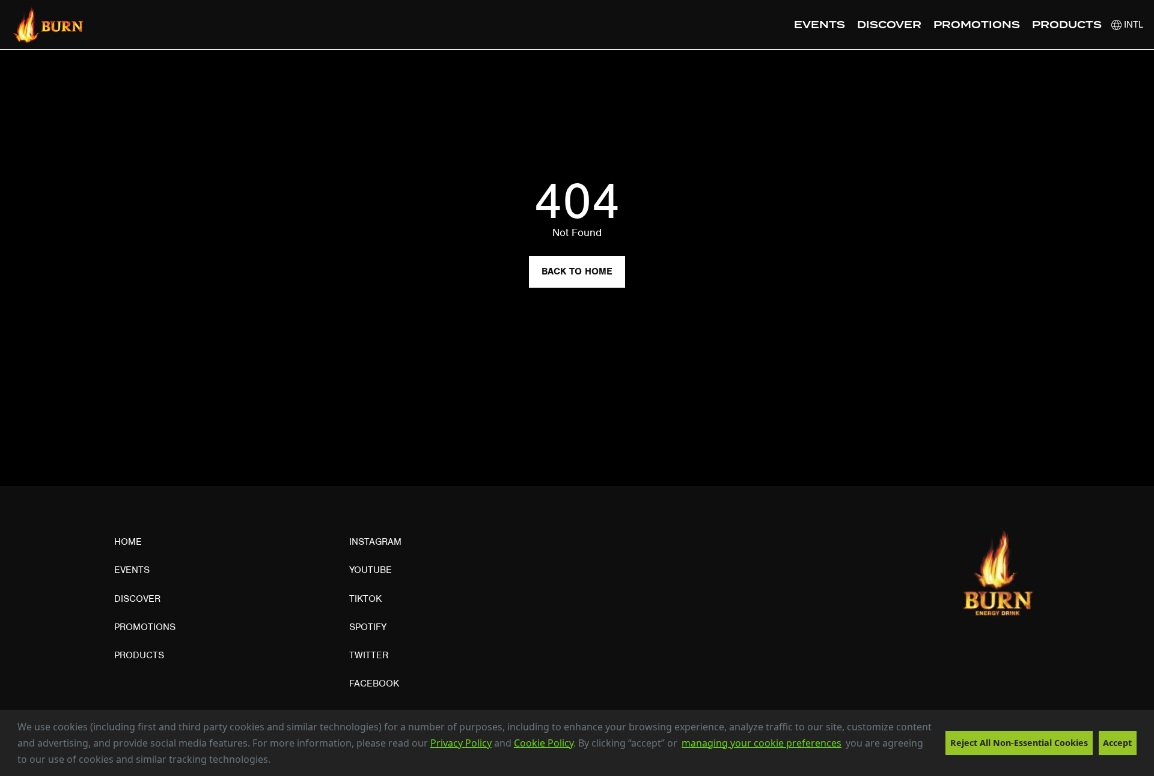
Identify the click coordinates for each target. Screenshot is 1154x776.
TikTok (365, 599)
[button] (274, 761)
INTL (1132, 24)
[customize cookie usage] (282, 763)
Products (1067, 25)
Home (128, 542)
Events (819, 25)
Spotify (367, 627)
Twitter (368, 655)
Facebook (374, 683)
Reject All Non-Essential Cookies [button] (1019, 742)
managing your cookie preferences (761, 743)
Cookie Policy (543, 743)
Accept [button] (1117, 742)
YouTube (370, 570)
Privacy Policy (461, 743)
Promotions (976, 25)
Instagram (375, 542)
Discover (889, 25)
